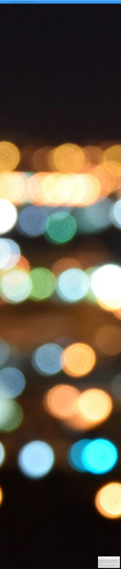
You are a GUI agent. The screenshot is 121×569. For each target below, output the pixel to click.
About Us (13, 2)
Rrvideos (3, 2)
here (114, 565)
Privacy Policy (31, 2)
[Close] (119, 557)
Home (9, 2)
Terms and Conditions (22, 2)
